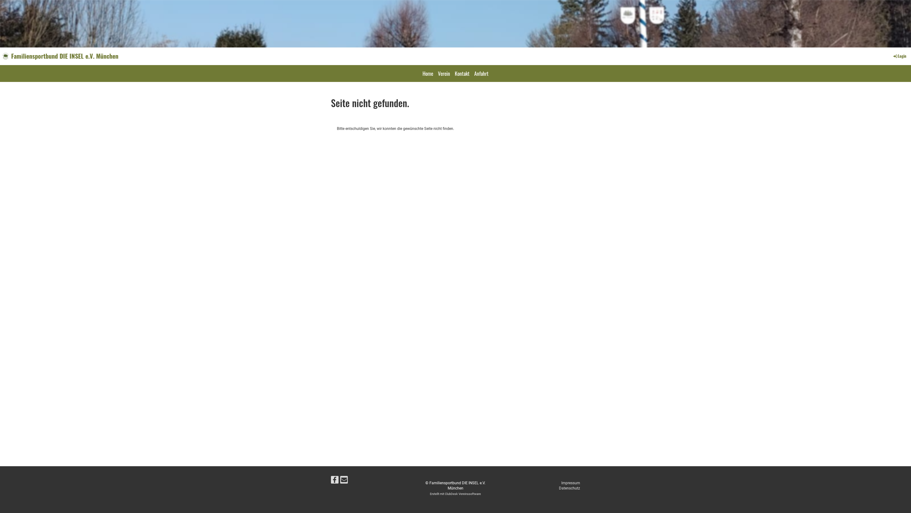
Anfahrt (481, 73)
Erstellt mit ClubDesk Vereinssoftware (455, 494)
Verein (444, 73)
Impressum (570, 483)
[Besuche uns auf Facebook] (335, 480)
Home (428, 73)
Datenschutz (569, 488)
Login (902, 56)
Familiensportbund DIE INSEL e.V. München (64, 56)
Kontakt (462, 73)
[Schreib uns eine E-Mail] (344, 480)
